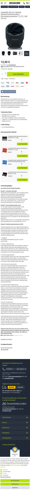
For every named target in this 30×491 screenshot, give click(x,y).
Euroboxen (21, 6)
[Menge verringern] (5, 75)
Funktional (5, 475)
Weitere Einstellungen (5, 477)
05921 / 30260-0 (16, 369)
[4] (21, 54)
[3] (15, 54)
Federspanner (4, 6)
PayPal (5, 473)
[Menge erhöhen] (5, 73)
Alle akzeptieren (15, 480)
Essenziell (5, 469)
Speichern (15, 487)
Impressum (3, 467)
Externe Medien (6, 471)
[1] (3, 54)
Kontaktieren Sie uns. (18, 335)
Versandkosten (12, 65)
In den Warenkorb (18, 74)
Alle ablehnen (15, 484)
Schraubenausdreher (13, 6)
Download (5, 349)
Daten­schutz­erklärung (15, 465)
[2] (9, 54)
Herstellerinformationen (6, 339)
